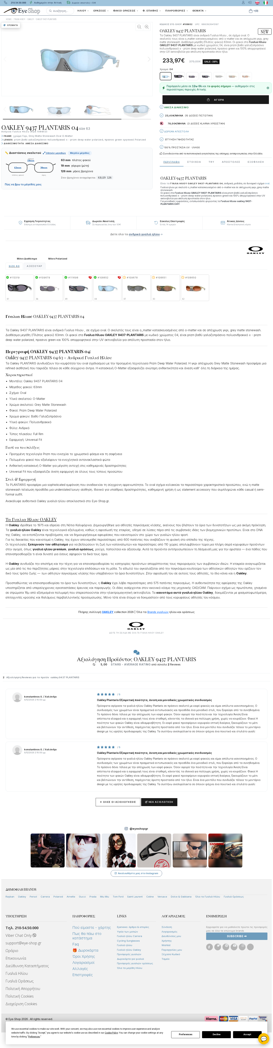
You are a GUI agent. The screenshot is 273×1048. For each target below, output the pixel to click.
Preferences (185, 1034)
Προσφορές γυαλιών (129, 954)
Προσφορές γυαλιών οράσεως (135, 963)
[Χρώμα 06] (192, 76)
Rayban (10, 896)
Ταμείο (166, 958)
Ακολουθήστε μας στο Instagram (138, 873)
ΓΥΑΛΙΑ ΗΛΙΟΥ (19, 19)
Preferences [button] (34, 1036)
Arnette (71, 896)
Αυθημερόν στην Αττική (47, 2)
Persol (33, 896)
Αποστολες (231, 162)
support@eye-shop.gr (23, 942)
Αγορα (217, 99)
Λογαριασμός (169, 931)
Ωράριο (12, 950)
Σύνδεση (167, 926)
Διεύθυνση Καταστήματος (27, 965)
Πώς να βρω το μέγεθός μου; (23, 184)
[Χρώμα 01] (179, 76)
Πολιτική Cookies (20, 996)
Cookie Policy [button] (111, 1033)
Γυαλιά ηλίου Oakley (129, 949)
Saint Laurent (135, 896)
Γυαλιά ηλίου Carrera (129, 936)
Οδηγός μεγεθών (55, 152)
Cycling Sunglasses (128, 940)
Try (211, 162)
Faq (75, 944)
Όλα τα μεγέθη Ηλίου (129, 967)
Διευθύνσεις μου (171, 936)
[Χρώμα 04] (166, 76)
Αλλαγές (80, 968)
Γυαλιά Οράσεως (234, 896)
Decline (216, 1034)
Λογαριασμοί (83, 962)
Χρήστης (167, 940)
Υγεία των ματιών (127, 931)
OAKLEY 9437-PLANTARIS (46, 19)
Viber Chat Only (19, 935)
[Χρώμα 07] (219, 76)
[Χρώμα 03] (232, 76)
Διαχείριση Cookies (21, 1003)
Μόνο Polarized (57, 258)
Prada (93, 896)
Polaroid (58, 896)
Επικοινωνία (16, 958)
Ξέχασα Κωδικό (171, 954)
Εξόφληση (256, 162)
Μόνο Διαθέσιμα (27, 258)
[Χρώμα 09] (206, 76)
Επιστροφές (82, 975)
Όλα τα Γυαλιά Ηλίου (207, 896)
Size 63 (14, 266)
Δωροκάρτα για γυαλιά (130, 958)
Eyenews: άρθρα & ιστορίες (133, 926)
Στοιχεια (194, 162)
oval (267, 183)
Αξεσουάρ (34, 266)
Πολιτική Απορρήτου (23, 988)
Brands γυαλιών (158, 612)
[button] (60, 10)
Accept (247, 1034)
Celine (150, 896)
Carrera (45, 896)
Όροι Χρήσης (83, 956)
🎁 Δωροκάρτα (85, 950)
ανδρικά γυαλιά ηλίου (144, 234)
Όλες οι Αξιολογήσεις (118, 802)
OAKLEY (30, 19)
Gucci (82, 896)
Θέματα (198, 10)
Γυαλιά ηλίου (124, 945)
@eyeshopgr (139, 828)
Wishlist (166, 945)
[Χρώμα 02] (246, 76)
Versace (162, 896)
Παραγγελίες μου (172, 949)
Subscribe (235, 936)
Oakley (22, 896)
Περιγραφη (171, 162)
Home (9, 19)
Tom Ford (118, 896)
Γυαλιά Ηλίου (17, 973)
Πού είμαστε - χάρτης (91, 927)
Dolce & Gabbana (181, 896)
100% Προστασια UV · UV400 (181, 147)
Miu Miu (104, 896)
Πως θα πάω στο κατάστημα (86, 935)
